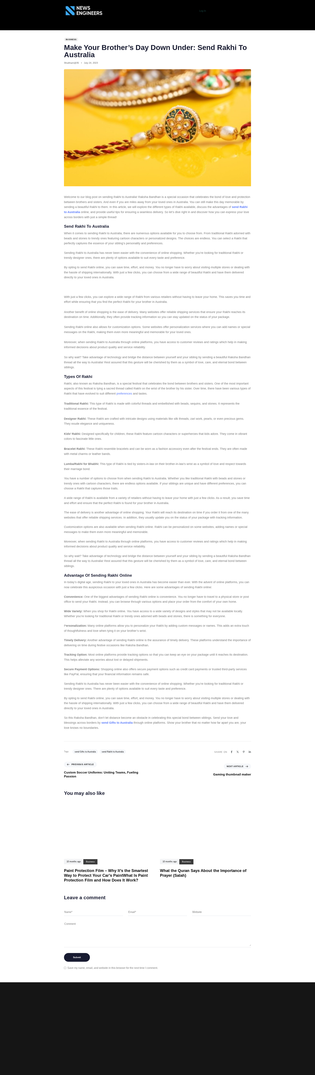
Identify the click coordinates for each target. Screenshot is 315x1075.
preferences (124, 393)
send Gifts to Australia (117, 722)
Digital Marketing (227, 26)
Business (129, 26)
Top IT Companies (107, 26)
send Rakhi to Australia (113, 751)
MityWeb (205, 1055)
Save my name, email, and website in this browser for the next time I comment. (112, 967)
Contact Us (118, 1061)
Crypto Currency (256, 26)
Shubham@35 (71, 62)
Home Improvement (198, 26)
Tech (88, 26)
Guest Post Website (118, 1056)
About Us (58, 26)
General (74, 26)
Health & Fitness (170, 26)
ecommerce (147, 26)
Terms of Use (118, 1051)
